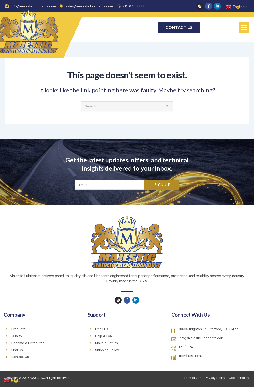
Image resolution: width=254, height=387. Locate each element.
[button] (244, 27)
